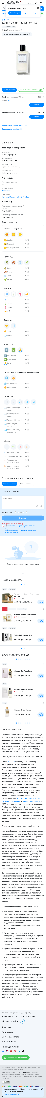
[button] (21, 584)
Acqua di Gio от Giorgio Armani (30, 798)
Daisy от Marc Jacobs (31, 801)
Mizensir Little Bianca (22, 710)
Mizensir (11, 762)
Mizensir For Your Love (23, 671)
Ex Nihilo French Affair (23, 635)
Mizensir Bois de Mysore (23, 689)
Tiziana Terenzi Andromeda (25, 615)
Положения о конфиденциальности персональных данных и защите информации (20, 530)
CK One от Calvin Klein (11, 801)
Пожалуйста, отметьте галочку (12, 524)
